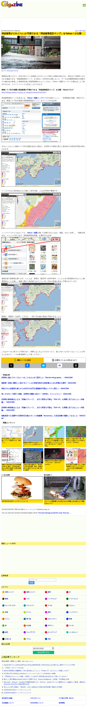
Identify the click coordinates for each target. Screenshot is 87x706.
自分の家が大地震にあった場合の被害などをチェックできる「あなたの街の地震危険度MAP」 (75, 467)
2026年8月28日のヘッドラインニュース (17, 693)
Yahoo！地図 (32, 233)
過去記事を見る (43, 652)
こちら (30, 661)
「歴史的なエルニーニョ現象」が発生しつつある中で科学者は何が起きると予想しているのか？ (36, 676)
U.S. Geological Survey (11, 71)
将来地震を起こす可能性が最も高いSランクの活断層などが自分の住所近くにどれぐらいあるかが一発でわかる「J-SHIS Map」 (54, 442)
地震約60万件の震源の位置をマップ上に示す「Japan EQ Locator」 (54, 462)
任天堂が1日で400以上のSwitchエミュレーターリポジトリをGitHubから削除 (30, 673)
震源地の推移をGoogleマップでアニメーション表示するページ (32, 444)
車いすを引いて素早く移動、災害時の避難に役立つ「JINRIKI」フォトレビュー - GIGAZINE (36, 394)
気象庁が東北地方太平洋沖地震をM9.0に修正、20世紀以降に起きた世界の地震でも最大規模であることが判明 (11, 467)
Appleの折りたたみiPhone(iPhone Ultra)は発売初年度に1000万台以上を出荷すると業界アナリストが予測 (39, 665)
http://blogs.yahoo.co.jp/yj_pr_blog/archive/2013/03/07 (24, 92)
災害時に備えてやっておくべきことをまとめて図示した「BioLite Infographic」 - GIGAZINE (37, 377)
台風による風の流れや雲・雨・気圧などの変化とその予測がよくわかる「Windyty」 (75, 440)
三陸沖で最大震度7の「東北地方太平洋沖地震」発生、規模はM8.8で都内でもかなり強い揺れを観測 (32, 467)
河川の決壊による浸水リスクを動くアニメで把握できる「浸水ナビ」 (11, 440)
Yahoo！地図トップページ (37, 98)
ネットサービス (80, 31)
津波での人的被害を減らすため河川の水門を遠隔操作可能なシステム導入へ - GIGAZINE (35, 388)
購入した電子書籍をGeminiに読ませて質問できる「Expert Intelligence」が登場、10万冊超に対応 (36, 679)
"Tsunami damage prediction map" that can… (54, 513)
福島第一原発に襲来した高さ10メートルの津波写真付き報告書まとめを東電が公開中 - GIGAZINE (38, 383)
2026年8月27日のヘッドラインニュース (17, 690)
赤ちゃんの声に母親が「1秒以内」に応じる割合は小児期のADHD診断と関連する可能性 (33, 687)
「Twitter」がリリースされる (14, 668)
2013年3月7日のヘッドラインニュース (15, 501)
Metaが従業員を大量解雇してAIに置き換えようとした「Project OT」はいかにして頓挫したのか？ (37, 670)
